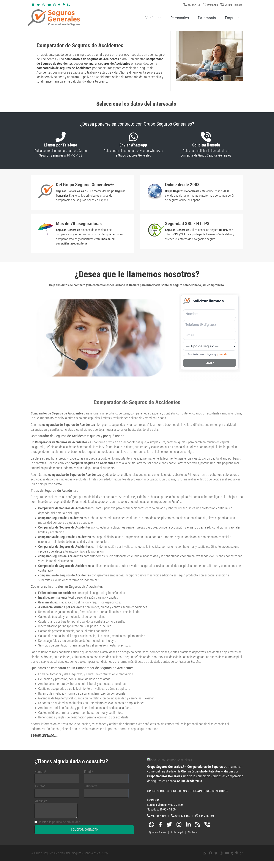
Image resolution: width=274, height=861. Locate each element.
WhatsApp (212, 5)
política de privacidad (66, 822)
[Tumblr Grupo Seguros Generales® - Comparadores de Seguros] (59, 5)
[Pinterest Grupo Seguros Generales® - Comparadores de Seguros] (64, 5)
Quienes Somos (157, 832)
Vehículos (153, 18)
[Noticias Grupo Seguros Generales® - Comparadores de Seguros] (68, 5)
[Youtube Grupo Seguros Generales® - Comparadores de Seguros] (49, 5)
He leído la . (59, 822)
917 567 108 (194, 5)
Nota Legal (177, 832)
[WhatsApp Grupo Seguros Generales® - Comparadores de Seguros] (43, 5)
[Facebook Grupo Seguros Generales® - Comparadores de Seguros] (33, 5)
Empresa (232, 18)
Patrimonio (207, 18)
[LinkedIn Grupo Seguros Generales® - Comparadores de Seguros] (188, 825)
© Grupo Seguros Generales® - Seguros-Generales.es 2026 (69, 853)
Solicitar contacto (84, 829)
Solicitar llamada (233, 5)
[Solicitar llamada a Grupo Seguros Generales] (207, 825)
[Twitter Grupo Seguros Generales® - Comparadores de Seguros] (38, 5)
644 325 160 (182, 816)
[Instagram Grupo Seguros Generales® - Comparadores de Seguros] (54, 5)
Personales (180, 18)
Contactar (193, 832)
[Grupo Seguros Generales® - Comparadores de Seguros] (99, 24)
